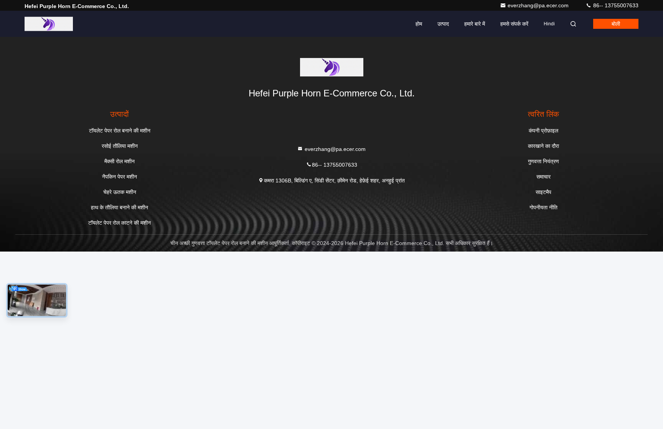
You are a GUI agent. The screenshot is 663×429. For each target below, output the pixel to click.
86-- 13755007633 (615, 5)
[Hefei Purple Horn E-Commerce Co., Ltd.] (49, 24)
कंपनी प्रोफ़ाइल (543, 131)
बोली (616, 24)
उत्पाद (443, 24)
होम (419, 24)
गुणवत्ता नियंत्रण (543, 161)
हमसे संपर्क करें (514, 24)
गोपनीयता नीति (543, 207)
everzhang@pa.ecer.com (539, 5)
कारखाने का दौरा (543, 146)
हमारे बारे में (474, 24)
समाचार (543, 177)
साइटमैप (543, 192)
